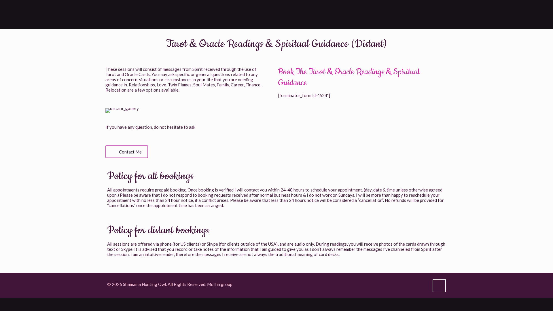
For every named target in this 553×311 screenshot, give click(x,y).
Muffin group (219, 284)
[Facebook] (408, 284)
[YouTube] (416, 284)
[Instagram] (424, 284)
